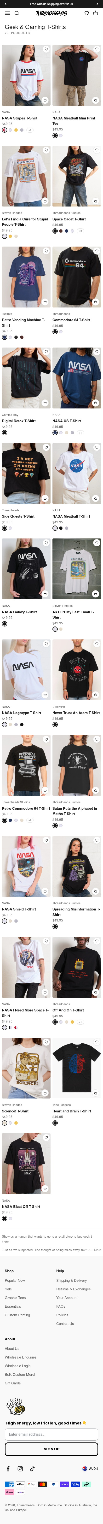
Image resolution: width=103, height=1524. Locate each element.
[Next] (97, 3)
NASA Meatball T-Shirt (71, 516)
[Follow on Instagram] (20, 1468)
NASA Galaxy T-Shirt (19, 611)
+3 (80, 230)
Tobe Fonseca (61, 1105)
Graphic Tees (15, 1297)
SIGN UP (51, 1449)
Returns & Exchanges (73, 1288)
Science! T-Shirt (15, 1111)
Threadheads (61, 314)
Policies (62, 1314)
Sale (8, 1288)
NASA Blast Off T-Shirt (21, 1206)
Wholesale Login (17, 1365)
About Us (12, 1348)
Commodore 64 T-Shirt (71, 319)
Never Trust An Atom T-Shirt (76, 712)
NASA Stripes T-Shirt (19, 118)
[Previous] (5, 3)
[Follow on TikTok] (32, 1468)
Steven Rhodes (12, 213)
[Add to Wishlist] (46, 49)
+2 (30, 820)
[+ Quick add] (45, 100)
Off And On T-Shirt (68, 1010)
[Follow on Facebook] (8, 1468)
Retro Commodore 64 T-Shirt (26, 808)
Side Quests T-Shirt (18, 516)
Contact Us (65, 1323)
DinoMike (58, 706)
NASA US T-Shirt (66, 420)
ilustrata (7, 314)
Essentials (13, 1306)
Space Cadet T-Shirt (69, 219)
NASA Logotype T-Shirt (21, 712)
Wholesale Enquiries (21, 1356)
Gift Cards (13, 1382)
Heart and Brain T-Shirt (71, 1111)
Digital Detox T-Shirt (19, 420)
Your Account (66, 1297)
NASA (6, 112)
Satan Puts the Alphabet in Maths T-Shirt (74, 811)
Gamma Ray (10, 415)
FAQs (60, 1306)
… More (95, 1249)
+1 (30, 130)
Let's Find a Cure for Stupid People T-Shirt (25, 221)
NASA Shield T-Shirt (19, 909)
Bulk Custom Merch (20, 1374)
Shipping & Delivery (71, 1280)
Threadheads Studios (66, 213)
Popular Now (15, 1280)
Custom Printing (17, 1314)
